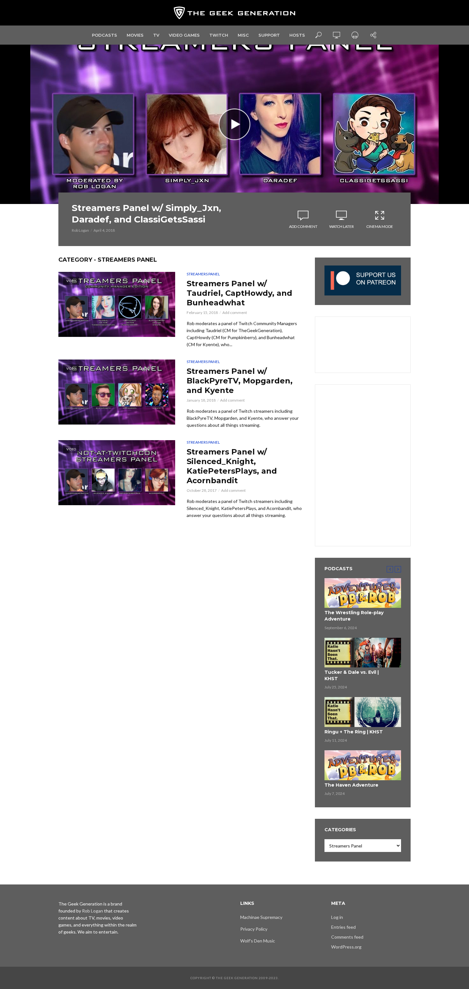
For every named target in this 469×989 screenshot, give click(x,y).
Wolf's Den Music (257, 940)
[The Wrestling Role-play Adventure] (362, 593)
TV (156, 35)
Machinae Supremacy (261, 917)
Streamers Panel (203, 274)
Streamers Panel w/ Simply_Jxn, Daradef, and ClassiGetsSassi (146, 213)
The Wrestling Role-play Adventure (353, 616)
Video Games (184, 35)
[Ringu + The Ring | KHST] (362, 712)
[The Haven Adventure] (362, 765)
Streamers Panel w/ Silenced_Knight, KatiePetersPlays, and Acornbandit (232, 466)
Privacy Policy (253, 929)
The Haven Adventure (351, 785)
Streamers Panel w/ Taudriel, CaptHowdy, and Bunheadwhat (239, 293)
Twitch (218, 35)
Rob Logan (80, 230)
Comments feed (347, 937)
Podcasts (104, 35)
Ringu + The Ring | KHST (353, 732)
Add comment (303, 226)
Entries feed (343, 927)
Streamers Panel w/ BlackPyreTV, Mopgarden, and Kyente (240, 381)
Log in (337, 917)
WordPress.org (346, 946)
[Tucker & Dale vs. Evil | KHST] (362, 653)
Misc (243, 35)
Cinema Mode (379, 226)
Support (269, 35)
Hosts (297, 35)
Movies (135, 35)
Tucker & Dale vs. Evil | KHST (351, 675)
